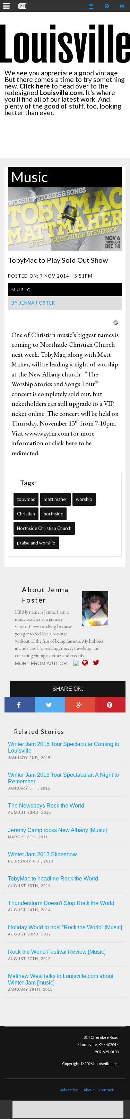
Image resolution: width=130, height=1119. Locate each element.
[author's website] (87, 662)
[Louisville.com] (77, 663)
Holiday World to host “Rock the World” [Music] (65, 927)
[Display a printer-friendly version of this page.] (116, 321)
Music (29, 177)
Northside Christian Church (44, 528)
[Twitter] (98, 662)
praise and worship (36, 542)
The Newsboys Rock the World (46, 806)
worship (84, 499)
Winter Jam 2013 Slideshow (42, 854)
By (33, 303)
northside (53, 513)
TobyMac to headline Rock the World (53, 879)
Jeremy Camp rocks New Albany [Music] (57, 830)
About (89, 1090)
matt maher (55, 499)
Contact (106, 1090)
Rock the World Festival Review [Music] (56, 952)
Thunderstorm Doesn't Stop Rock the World (61, 903)
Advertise (69, 1090)
